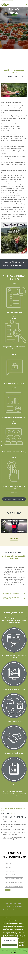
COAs (19, 900)
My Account (21, 913)
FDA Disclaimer (8, 906)
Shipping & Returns (17, 906)
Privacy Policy (9, 903)
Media (18, 909)
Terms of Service (17, 903)
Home (10, 913)
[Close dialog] (17, 937)
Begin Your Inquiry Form (14, 499)
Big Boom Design (12, 920)
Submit (8, 890)
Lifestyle (5, 913)
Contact (15, 913)
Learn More (14, 539)
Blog (22, 909)
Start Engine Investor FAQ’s (9, 909)
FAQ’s (7, 900)
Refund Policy (13, 900)
